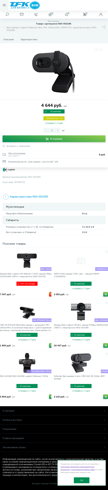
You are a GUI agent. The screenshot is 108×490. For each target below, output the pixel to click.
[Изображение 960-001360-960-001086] (27, 363)
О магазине (8, 410)
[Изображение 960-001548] (81, 312)
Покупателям (9, 429)
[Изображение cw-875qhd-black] (27, 312)
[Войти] (101, 15)
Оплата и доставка (12, 420)
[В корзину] (51, 294)
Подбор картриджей (13, 438)
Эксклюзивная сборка (14, 447)
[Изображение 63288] (81, 363)
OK (81, 480)
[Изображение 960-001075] (27, 261)
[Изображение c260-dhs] (81, 261)
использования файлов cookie (83, 470)
